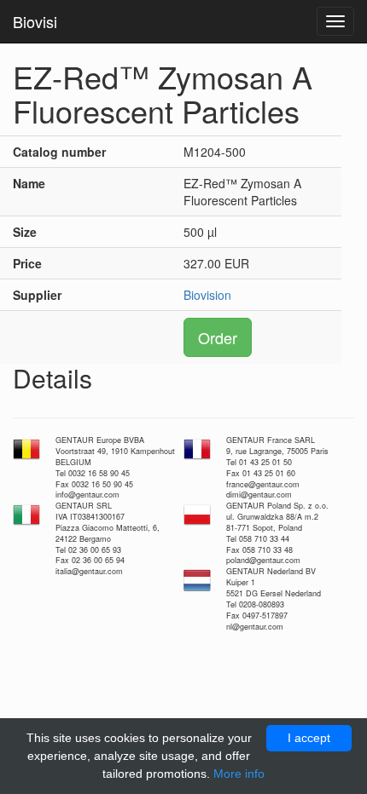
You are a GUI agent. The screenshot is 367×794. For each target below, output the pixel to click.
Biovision (207, 294)
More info (239, 773)
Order (217, 337)
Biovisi (35, 21)
